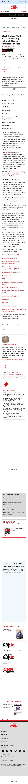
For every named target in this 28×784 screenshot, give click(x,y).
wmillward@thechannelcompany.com (13, 359)
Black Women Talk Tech (9, 258)
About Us (4, 734)
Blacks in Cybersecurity (9, 306)
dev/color (5, 302)
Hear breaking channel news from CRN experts (13, 662)
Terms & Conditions (5, 756)
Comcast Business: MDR (9, 509)
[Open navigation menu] (2, 11)
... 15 (19, 67)
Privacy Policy (15, 756)
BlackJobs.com (6, 275)
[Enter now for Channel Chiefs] (8, 535)
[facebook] (2, 750)
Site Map (11, 760)
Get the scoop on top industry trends (12, 650)
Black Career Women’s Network (11, 272)
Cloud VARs (21, 376)
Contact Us (4, 738)
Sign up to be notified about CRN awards (14, 523)
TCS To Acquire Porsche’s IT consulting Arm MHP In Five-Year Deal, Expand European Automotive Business (13, 415)
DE (20, 7)
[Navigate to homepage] (14, 8)
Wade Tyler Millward (8, 46)
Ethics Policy (5, 741)
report (10, 152)
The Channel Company (7, 745)
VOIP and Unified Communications (12, 374)
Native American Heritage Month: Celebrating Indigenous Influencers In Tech (14, 174)
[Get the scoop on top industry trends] (8, 657)
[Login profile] (26, 11)
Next (5, 71)
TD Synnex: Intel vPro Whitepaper (11, 507)
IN (5, 7)
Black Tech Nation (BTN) (9, 287)
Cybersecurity (19, 377)
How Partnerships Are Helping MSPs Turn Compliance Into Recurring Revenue (14, 410)
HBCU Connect (6, 279)
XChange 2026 (21, 14)
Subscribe (5, 711)
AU (8, 7)
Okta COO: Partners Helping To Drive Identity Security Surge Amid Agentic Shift (13, 405)
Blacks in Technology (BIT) (10, 296)
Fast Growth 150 (12, 14)
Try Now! (21, 1)
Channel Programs (8, 377)
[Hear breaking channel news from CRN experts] (8, 670)
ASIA (3, 7)
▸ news (7, 27)
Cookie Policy (4, 760)
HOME (3, 27)
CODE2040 (5, 299)
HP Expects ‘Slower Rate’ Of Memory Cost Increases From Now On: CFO (13, 394)
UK (22, 7)
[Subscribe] (18, 714)
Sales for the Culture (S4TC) (10, 255)
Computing (5, 31)
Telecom (14, 372)
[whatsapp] (23, 750)
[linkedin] (7, 750)
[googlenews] (19, 750)
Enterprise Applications (9, 376)
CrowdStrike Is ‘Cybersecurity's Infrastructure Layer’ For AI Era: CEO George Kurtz (12, 399)
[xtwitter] (11, 750)
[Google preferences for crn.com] (7, 51)
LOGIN (23, 11)
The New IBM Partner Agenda (7, 630)
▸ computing (13, 27)
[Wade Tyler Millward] (5, 343)
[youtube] (15, 750)
